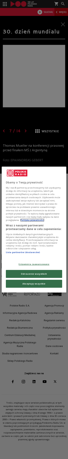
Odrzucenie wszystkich (34, 273)
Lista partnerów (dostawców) (23, 252)
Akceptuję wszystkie (34, 283)
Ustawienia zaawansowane (34, 264)
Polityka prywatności (32, 220)
